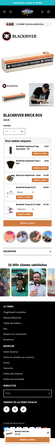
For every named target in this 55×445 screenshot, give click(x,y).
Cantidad (7, 126)
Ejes (5, 328)
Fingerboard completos (14, 312)
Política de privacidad (13, 379)
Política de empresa (12, 373)
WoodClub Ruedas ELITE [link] (26, 187)
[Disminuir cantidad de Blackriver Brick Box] (7, 131)
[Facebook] (6, 409)
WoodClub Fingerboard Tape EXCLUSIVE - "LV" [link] (27, 147)
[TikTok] (23, 409)
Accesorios (8, 339)
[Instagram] (15, 409)
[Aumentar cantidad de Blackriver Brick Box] (22, 131)
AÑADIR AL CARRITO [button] (40, 154)
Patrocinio (8, 368)
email (8, 393)
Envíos (6, 362)
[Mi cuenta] (42, 12)
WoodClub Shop (16, 423)
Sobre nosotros (10, 351)
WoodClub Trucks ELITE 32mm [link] (28, 204)
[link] (10, 150)
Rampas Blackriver (12, 317)
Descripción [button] (9, 251)
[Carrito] (48, 12)
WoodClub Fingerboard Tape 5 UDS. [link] (28, 162)
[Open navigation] (6, 12)
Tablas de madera (12, 323)
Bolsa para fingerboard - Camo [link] (28, 175)
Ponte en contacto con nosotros (18, 357)
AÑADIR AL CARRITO (27, 440)
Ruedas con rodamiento (15, 334)
